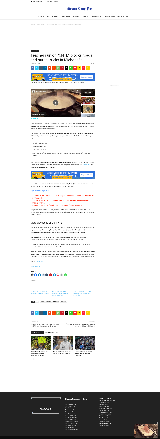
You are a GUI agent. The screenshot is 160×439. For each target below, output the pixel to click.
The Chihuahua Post (105, 414)
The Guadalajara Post (71, 423)
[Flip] (75, 68)
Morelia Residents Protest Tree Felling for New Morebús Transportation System (39, 353)
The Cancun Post (70, 406)
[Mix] (49, 68)
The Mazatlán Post (70, 425)
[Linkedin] (45, 68)
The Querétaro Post (71, 418)
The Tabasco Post (70, 410)
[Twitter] (123, 17)
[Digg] (66, 68)
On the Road (41, 92)
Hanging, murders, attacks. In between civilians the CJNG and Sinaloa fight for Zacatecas (45, 325)
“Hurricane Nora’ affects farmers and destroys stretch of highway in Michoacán (80, 325)
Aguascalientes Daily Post (107, 400)
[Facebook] (32, 68)
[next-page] (35, 359)
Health (119, 17)
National (41, 17)
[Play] (88, 100)
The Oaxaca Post (70, 414)
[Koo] (88, 68)
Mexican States (52, 17)
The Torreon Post (104, 422)
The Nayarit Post (104, 416)
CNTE (37, 301)
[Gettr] (83, 68)
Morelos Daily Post (105, 398)
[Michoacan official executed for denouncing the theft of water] (63, 343)
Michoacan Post (36, 266)
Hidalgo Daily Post (105, 404)
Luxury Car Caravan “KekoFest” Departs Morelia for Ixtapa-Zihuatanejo (83, 353)
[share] (77, 91)
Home (32, 24)
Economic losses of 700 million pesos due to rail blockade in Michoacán (82, 293)
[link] (33, 91)
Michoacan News (39, 24)
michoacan (56, 301)
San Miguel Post (104, 402)
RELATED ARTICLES (37, 332)
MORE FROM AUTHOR (51, 332)
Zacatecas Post (104, 426)
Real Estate (66, 17)
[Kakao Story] (79, 68)
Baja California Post (71, 408)
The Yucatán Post (70, 404)
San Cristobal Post (70, 416)
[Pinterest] (62, 68)
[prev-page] (32, 359)
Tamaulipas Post (104, 410)
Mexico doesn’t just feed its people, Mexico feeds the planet (57, 205)
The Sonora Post (104, 418)
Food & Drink (110, 17)
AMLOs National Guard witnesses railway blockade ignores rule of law (60, 293)
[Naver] (71, 68)
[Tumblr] (41, 68)
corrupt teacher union (46, 301)
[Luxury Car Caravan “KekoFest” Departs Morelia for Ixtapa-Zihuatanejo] (85, 343)
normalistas (86, 165)
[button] (127, 17)
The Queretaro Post (105, 412)
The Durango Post (70, 427)
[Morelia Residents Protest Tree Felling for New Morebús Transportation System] (41, 343)
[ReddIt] (54, 68)
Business (76, 17)
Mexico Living (96, 17)
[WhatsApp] (58, 68)
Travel (86, 17)
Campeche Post (70, 412)
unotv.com (39, 261)
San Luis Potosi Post (105, 408)
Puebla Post (103, 420)
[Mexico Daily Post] (80, 9)
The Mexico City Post (71, 429)
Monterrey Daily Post (71, 421)
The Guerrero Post (70, 419)
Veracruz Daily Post (105, 424)
